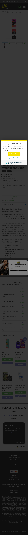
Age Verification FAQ (14, 158)
